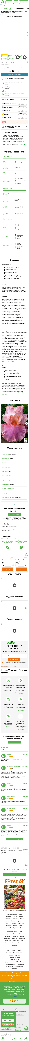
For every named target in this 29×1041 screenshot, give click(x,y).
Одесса (15, 916)
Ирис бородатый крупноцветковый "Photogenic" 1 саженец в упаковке (7, 560)
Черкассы (15, 919)
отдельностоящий (21, 180)
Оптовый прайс (19, 966)
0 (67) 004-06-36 (18, 989)
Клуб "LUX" (18, 955)
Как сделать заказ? (10, 964)
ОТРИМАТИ (8, 1024)
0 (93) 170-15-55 (18, 987)
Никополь (21, 923)
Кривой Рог (21, 921)
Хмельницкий (7, 928)
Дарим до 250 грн (14, 959)
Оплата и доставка (18, 953)
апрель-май (17, 167)
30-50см (16, 194)
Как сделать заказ (21, 1011)
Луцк (7, 923)
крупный (11, 458)
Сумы (20, 925)
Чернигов (15, 928)
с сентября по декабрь (17, 199)
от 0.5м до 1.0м (17, 497)
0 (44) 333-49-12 (8, 987)
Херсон (22, 919)
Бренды (14, 968)
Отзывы (10, 955)
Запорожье (8, 919)
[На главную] (2, 2)
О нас (13, 950)
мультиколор (19, 162)
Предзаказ (21, 964)
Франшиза (5, 1009)
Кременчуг (16, 940)
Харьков (8, 916)
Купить (8, 569)
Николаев (13, 923)
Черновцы (22, 938)
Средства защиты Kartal (11, 962)
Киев (20, 914)
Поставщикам (9, 966)
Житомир (22, 928)
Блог (8, 950)
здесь (21, 519)
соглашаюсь (9, 662)
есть (7, 462)
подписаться (14, 660)
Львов (7, 921)
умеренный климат (19, 224)
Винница (13, 921)
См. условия (21, 710)
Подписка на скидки (14, 957)
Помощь (22, 962)
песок (18, 238)
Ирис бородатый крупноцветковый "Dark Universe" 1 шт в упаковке (20, 560)
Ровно (15, 925)
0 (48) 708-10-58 (8, 989)
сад (10, 471)
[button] (22, 122)
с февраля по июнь (18, 201)
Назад (5, 8)
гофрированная (12, 454)
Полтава (8, 925)
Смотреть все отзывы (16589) (14, 839)
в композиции (20, 178)
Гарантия (8, 953)
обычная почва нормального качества (20, 235)
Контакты (20, 950)
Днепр (21, 916)
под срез (19, 183)
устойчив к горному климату (19, 228)
